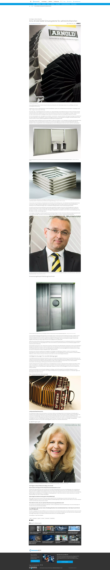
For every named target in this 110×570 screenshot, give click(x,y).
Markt (34, 4)
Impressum (46, 567)
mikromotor (52, 518)
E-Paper (64, 1)
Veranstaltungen (44, 1)
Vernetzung (52, 4)
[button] (31, 539)
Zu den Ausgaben (65, 561)
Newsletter (70, 1)
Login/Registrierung (77, 1)
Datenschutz (43, 567)
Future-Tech (44, 4)
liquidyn (39, 518)
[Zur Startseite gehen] (36, 1)
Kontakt (61, 567)
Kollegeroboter (38, 4)
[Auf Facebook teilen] (77, 23)
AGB (40, 567)
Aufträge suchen (56, 1)
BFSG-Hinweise (50, 567)
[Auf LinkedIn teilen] (80, 23)
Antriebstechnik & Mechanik (65, 4)
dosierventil (47, 518)
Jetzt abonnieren (35, 561)
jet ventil (42, 518)
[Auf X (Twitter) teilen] (78, 23)
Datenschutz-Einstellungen (56, 567)
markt (31, 518)
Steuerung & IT (58, 4)
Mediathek (50, 1)
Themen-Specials (73, 4)
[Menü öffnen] (31, 1)
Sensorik (48, 4)
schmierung (34, 518)
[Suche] (61, 1)
